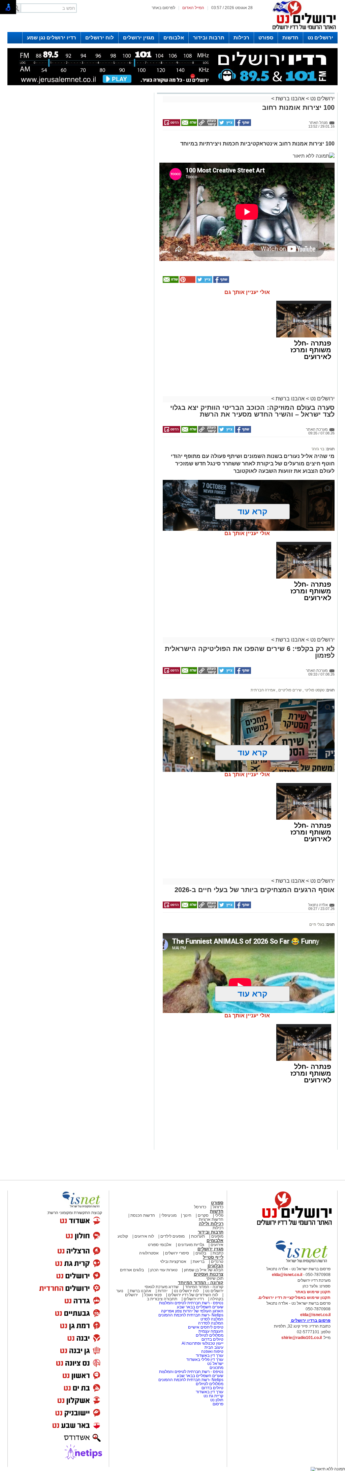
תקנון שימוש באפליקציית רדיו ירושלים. (294, 1297)
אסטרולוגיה (149, 1253)
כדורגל (218, 1207)
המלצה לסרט (211, 1319)
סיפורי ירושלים (177, 1253)
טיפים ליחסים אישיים (205, 1327)
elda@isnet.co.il (287, 1274)
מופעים (217, 1236)
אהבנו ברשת (290, 98)
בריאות (199, 1261)
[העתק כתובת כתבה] (207, 125)
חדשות (290, 37)
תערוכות (198, 1236)
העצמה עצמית (210, 1331)
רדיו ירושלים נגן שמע (51, 37)
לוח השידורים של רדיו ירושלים (193, 1295)
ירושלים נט (320, 37)
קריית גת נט (213, 1396)
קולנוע (123, 1236)
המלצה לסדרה (210, 1323)
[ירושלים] (302, 30)
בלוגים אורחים (132, 1270)
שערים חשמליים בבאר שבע (199, 1307)
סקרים (203, 1215)
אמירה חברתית (263, 690)
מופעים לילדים (172, 1236)
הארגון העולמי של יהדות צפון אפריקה (192, 1311)
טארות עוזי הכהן (164, 1270)
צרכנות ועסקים (208, 1274)
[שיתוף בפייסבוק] (242, 125)
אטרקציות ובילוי (173, 1261)
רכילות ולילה (211, 1223)
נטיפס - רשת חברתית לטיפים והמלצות (191, 1303)
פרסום (217, 1404)
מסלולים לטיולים (209, 1335)
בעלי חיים (316, 924)
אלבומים (173, 37)
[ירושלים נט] (292, 1226)
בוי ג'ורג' (318, 449)
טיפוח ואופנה (212, 1351)
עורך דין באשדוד (209, 1355)
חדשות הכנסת (142, 1215)
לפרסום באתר (163, 7)
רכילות (241, 37)
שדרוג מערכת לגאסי (162, 1286)
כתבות (218, 1253)
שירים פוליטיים (289, 690)
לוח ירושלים (99, 37)
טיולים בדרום (211, 1339)
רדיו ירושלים (193, 1299)
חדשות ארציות (211, 1219)
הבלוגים (215, 1265)
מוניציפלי (169, 1215)
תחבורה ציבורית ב (162, 1299)
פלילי (219, 1215)
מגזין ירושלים (138, 37)
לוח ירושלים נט (186, 1290)
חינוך (187, 1215)
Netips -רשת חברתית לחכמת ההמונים (190, 1315)
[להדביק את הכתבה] (187, 281)
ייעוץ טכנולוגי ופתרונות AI (202, 1343)
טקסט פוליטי (314, 690)
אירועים (217, 1244)
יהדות (162, 1290)
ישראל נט (214, 1363)
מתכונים (216, 1367)
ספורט (265, 37)
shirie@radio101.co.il (301, 1337)
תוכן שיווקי (214, 1278)
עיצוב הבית (214, 1347)
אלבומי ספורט (159, 1244)
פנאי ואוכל (153, 1295)
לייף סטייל (213, 1257)
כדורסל (200, 1207)
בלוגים (200, 1253)
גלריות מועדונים (191, 1244)
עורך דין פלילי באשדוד (204, 1359)
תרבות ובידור (208, 37)
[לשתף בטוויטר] (225, 125)
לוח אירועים (144, 1236)
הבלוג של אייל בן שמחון (203, 1270)
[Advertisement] (80, 190)
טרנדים (217, 1261)
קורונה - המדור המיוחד (200, 1282)
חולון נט (216, 1400)
